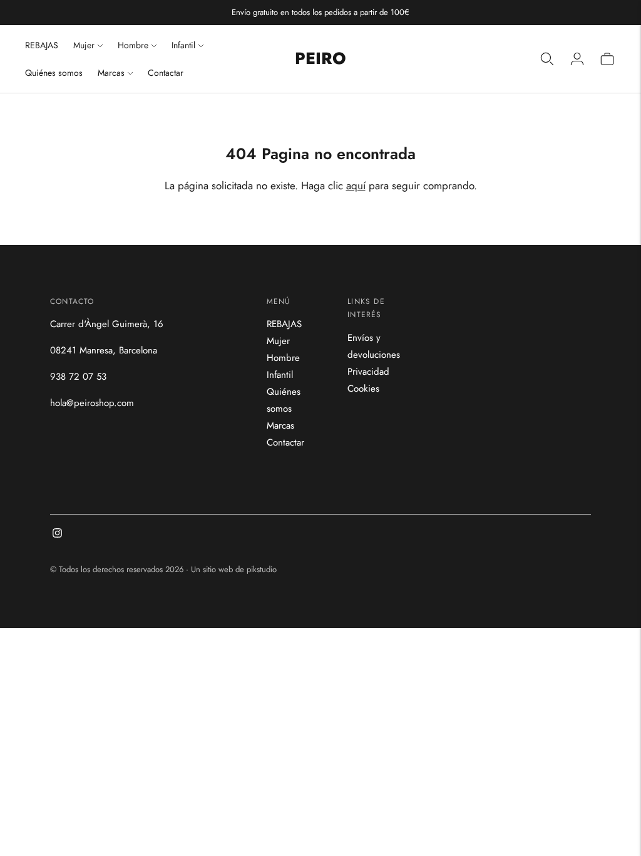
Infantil (183, 45)
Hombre (133, 45)
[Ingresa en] (577, 59)
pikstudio (262, 569)
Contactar (165, 72)
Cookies (363, 388)
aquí (356, 185)
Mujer (84, 45)
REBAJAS (41, 45)
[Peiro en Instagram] (57, 534)
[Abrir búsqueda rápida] (547, 59)
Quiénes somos (54, 72)
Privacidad (368, 371)
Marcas (111, 72)
